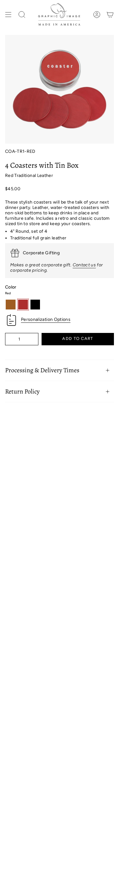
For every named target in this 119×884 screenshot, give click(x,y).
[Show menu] (8, 15)
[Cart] (110, 15)
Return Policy (22, 391)
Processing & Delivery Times (42, 370)
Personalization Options (45, 319)
